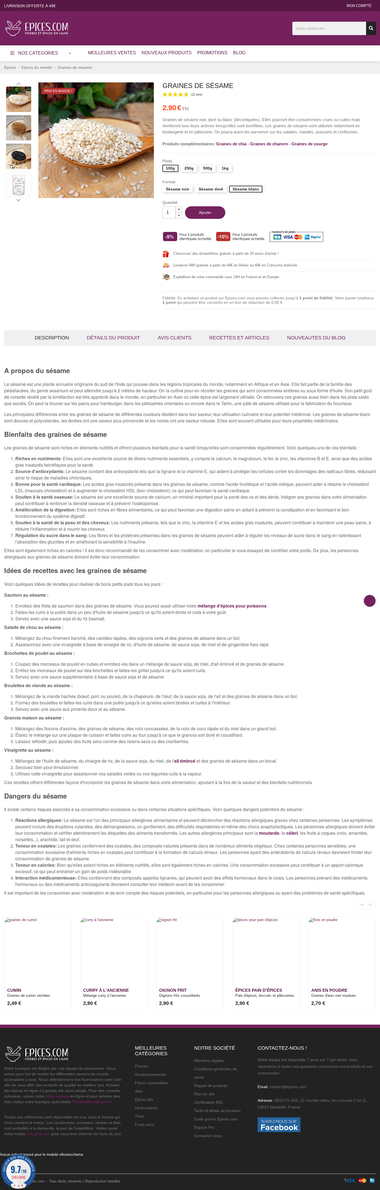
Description (52, 338)
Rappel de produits (211, 1085)
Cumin (14, 990)
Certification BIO (208, 1102)
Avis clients (174, 338)
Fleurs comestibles (151, 1083)
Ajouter (205, 212)
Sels (138, 1091)
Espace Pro (204, 1127)
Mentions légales (209, 1060)
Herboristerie (146, 1108)
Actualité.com (38, 1134)
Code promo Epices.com (216, 1119)
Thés (139, 1116)
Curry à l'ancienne (106, 990)
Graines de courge (309, 143)
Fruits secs (144, 1124)
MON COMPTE (359, 6)
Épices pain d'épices (258, 990)
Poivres (141, 1066)
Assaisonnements (150, 1074)
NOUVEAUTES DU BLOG (316, 338)
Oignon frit (173, 990)
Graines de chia (231, 143)
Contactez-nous (208, 1135)
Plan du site (204, 1094)
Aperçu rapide (64, 931)
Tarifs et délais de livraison (217, 1110)
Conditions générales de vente (215, 1073)
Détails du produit (113, 338)
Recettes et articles (239, 338)
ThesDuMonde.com (90, 1102)
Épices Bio (144, 1099)
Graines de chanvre (269, 143)
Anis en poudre (329, 990)
